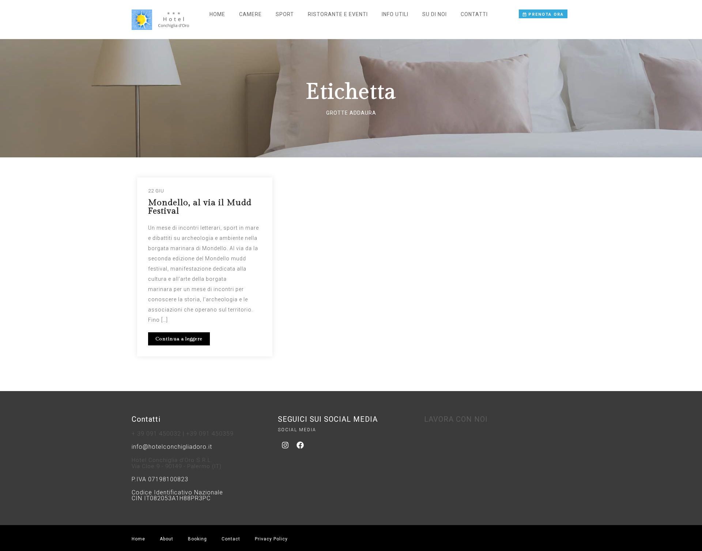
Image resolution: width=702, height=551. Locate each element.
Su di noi (434, 14)
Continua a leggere (179, 339)
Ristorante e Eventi (338, 14)
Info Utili (395, 14)
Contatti (474, 14)
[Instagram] (285, 445)
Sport (285, 14)
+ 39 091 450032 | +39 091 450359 (183, 433)
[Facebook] (300, 445)
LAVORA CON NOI (456, 419)
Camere (250, 14)
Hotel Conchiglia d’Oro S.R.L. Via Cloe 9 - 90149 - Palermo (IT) (177, 463)
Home (217, 14)
